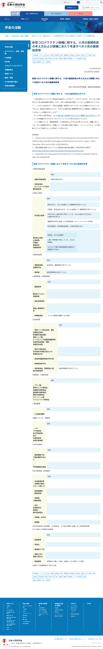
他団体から (73, 616)
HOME (7, 36)
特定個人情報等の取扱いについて (77, 639)
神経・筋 (51, 58)
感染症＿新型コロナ (82, 55)
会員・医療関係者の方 (32, 13)
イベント (72, 612)
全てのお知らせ (74, 606)
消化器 (35, 58)
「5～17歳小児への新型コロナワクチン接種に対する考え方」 (75, 115)
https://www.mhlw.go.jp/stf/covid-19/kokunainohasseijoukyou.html (58, 150)
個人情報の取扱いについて (61, 639)
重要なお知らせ (74, 608)
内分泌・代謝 (49, 55)
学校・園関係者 (65, 55)
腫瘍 (65, 58)
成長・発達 (92, 55)
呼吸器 (56, 55)
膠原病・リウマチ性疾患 (75, 58)
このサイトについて (96, 643)
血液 (85, 58)
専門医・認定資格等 (75, 614)
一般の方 (80, 13)
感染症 (72, 55)
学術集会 (57, 607)
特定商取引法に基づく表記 (94, 639)
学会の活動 (73, 610)
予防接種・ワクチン (38, 55)
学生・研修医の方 (56, 13)
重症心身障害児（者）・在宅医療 (41, 62)
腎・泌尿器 (59, 58)
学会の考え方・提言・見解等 (20, 36)
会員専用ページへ (71, 7)
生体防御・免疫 (43, 58)
